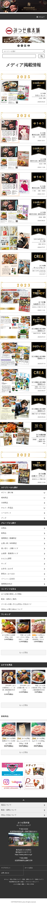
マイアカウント (5, 867)
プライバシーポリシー (32, 881)
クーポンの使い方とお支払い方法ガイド (16, 604)
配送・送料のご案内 (8, 599)
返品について (39, 879)
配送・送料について (28, 879)
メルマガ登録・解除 (18, 884)
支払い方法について (15, 879)
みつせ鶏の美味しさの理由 (11, 594)
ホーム (6, 879)
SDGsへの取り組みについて (12, 609)
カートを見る (29, 867)
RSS (28, 884)
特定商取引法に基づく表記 (16, 881)
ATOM (32, 884)
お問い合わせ (5, 873)
